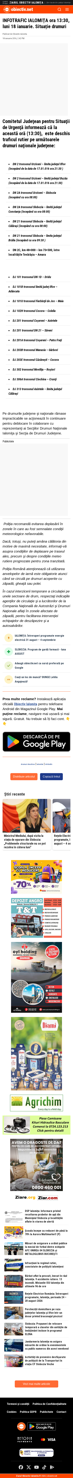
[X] (28, 1467)
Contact (61, 1411)
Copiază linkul (51, 776)
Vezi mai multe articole (36, 1383)
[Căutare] (59, 9)
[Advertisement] (36, 79)
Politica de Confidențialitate (49, 1404)
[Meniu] (67, 9)
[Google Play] (52, 1467)
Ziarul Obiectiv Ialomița (26, 2)
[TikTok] (44, 1467)
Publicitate (46, 1411)
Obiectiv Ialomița (25, 704)
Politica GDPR (28, 1411)
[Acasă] (7, 9)
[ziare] (25, 1197)
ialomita (40, 764)
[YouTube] (36, 1467)
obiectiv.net (22, 9)
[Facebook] (21, 1467)
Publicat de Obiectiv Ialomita (15, 34)
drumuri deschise (28, 764)
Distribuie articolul (24, 776)
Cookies (11, 1411)
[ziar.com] (48, 1197)
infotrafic (48, 764)
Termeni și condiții (18, 1404)
